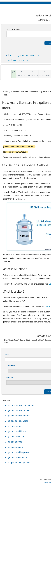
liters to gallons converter (23, 55)
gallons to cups (15, 426)
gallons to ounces (16, 436)
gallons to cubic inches (18, 410)
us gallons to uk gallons (19, 462)
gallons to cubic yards (18, 421)
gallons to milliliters (17, 431)
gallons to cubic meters (19, 416)
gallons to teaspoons (17, 457)
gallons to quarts (15, 447)
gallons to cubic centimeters (21, 405)
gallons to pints (15, 442)
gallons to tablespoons (18, 452)
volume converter (19, 60)
